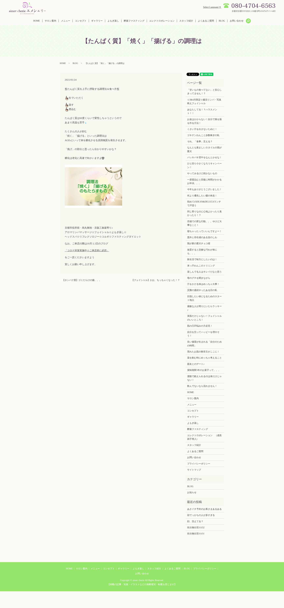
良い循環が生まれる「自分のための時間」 (204, 344)
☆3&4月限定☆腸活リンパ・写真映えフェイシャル (204, 102)
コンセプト (80, 21)
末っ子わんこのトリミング (201, 265)
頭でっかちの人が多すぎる (201, 515)
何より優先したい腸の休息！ (202, 195)
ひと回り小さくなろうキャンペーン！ (204, 165)
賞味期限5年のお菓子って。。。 (204, 370)
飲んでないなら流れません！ (202, 386)
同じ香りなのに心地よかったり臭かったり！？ (204, 213)
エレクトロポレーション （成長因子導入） (204, 437)
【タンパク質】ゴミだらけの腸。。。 (81, 280)
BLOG (222, 21)
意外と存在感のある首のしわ (202, 237)
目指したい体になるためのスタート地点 (204, 298)
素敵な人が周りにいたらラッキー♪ (204, 308)
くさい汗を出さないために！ (202, 129)
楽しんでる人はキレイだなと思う (204, 272)
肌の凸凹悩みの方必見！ (200, 326)
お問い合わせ (237, 21)
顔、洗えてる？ (195, 521)
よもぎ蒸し (113, 21)
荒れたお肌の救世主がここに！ (203, 351)
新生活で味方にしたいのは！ (202, 259)
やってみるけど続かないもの (202, 173)
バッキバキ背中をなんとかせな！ (204, 157)
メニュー (65, 21)
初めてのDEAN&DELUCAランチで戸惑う (204, 203)
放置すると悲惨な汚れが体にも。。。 (202, 251)
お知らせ (191, 492)
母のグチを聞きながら (198, 278)
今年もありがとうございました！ (204, 189)
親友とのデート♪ (195, 364)
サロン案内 (50, 21)
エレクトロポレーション (162, 21)
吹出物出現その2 (195, 527)
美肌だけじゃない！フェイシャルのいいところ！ (204, 318)
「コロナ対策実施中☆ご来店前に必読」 (87, 250)
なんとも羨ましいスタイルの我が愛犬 (204, 149)
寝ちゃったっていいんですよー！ (204, 231)
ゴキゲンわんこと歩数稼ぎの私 (203, 135)
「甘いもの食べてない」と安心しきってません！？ (204, 92)
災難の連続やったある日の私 (202, 290)
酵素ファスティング (134, 21)
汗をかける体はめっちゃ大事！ (203, 284)
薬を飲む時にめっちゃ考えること (204, 358)
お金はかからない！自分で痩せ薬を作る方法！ (204, 121)
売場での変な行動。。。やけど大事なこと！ (204, 223)
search (248, 20)
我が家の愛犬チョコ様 (198, 243)
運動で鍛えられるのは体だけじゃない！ (204, 378)
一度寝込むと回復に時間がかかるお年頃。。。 (204, 181)
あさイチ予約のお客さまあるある (204, 509)
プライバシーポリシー (198, 463)
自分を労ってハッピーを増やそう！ (203, 334)
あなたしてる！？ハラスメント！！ (202, 111)
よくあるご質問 (206, 21)
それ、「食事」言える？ (200, 141)
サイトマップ (194, 470)
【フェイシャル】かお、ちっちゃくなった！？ (155, 280)
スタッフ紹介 (186, 21)
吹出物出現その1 (195, 533)
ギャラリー (97, 21)
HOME (36, 21)
